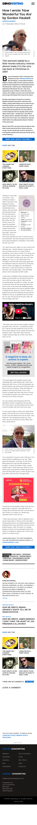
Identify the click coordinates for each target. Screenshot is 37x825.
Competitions (6, 766)
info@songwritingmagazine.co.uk (13, 778)
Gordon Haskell (25, 556)
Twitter (4, 598)
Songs (21, 757)
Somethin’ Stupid (21, 560)
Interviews (26, 554)
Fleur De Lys (14, 556)
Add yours (29, 681)
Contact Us (22, 766)
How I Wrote (17, 554)
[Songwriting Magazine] (12, 3)
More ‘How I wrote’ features (17, 139)
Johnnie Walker (8, 560)
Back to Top (18, 743)
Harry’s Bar (7, 558)
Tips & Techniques (24, 753)
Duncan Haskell (9, 21)
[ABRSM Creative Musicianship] (18, 502)
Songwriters (6, 757)
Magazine (5, 753)
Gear (3, 763)
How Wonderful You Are (21, 558)
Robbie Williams (26, 78)
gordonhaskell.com (10, 542)
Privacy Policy (18, 801)
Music (20, 763)
